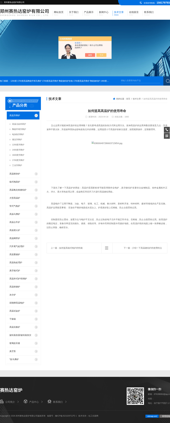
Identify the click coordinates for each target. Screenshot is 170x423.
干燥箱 (12, 319)
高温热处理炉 (15, 262)
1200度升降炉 (18, 145)
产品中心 (34, 402)
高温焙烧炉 (14, 287)
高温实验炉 (14, 327)
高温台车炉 (14, 222)
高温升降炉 (14, 115)
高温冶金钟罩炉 (19, 124)
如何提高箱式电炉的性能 (71, 248)
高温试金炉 (14, 311)
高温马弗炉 (14, 214)
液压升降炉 (17, 139)
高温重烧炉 (14, 254)
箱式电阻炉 (14, 182)
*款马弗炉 (14, 359)
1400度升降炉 (18, 150)
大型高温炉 (14, 198)
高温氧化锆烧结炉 (17, 190)
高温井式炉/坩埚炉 (18, 279)
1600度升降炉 (18, 155)
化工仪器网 (93, 416)
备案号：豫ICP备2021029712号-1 (62, 416)
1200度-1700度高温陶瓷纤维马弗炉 (26, 81)
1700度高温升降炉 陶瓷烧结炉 (86, 81)
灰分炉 (12, 295)
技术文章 (137, 99)
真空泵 (12, 351)
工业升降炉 (17, 165)
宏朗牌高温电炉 (16, 303)
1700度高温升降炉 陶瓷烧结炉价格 (57, 81)
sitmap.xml (152, 416)
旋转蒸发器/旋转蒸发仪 (20, 335)
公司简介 (10, 402)
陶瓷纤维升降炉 (19, 129)
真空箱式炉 (14, 270)
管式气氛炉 (14, 206)
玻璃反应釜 (14, 343)
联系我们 (58, 402)
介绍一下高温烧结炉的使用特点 (147, 248)
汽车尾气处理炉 (16, 246)
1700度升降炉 (18, 160)
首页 (128, 99)
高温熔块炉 (14, 174)
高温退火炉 (14, 230)
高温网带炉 (14, 238)
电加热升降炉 (18, 134)
